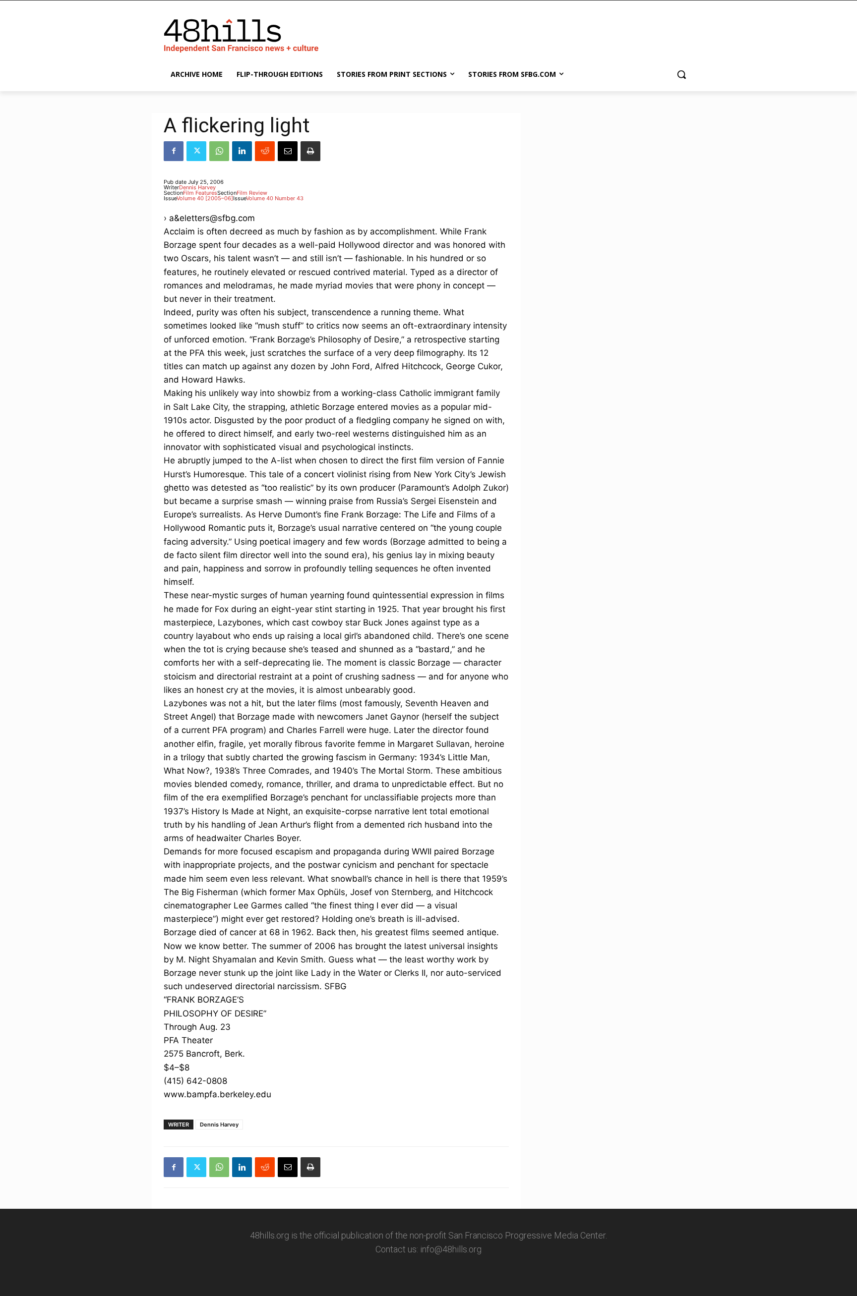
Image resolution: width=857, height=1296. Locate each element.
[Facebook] (174, 151)
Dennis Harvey (197, 187)
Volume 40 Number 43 (275, 198)
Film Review (252, 192)
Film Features (200, 192)
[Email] (288, 151)
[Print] (310, 151)
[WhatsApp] (219, 151)
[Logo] (243, 33)
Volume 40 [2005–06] (205, 198)
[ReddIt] (265, 151)
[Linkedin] (242, 151)
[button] (681, 74)
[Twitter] (196, 151)
